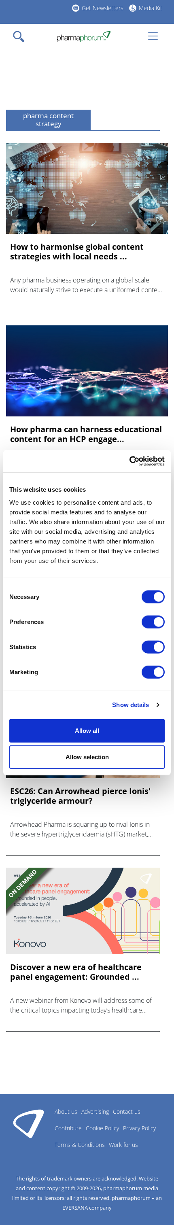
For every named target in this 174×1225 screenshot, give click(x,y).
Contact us (126, 1111)
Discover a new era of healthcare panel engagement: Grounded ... (76, 972)
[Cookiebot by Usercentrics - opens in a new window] (129, 461)
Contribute (68, 1128)
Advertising (95, 1111)
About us (66, 1111)
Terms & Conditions (80, 1145)
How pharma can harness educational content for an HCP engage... (86, 434)
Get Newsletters (102, 8)
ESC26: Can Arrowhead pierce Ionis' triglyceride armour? (80, 796)
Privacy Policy (139, 1128)
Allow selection (87, 757)
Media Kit (150, 8)
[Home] (83, 36)
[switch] (153, 621)
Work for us (123, 1145)
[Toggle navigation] (21, 36)
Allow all (87, 730)
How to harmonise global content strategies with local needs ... (77, 251)
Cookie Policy (102, 1128)
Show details (130, 704)
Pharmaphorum (28, 1123)
